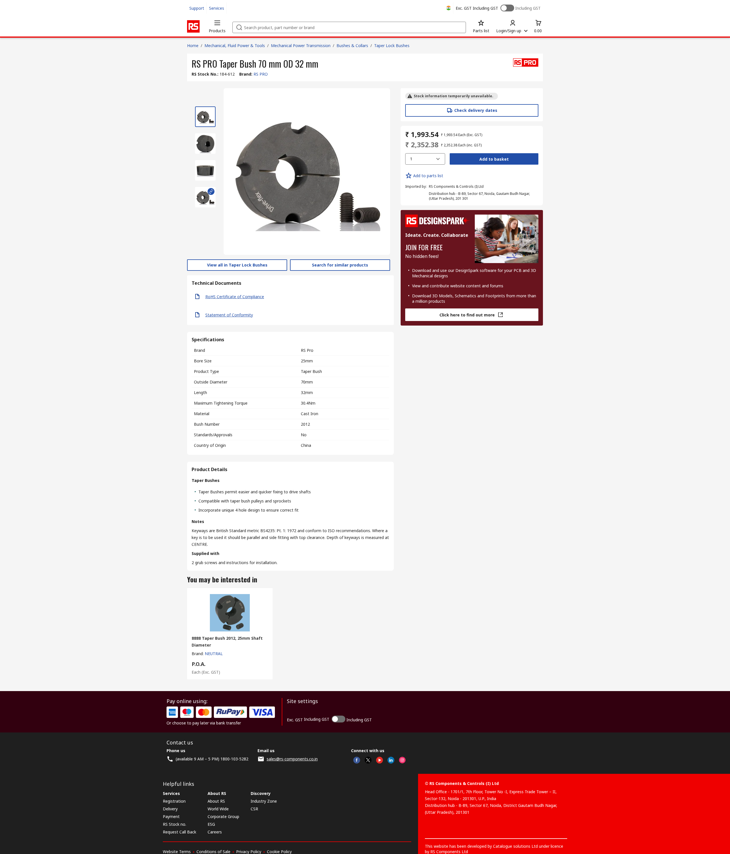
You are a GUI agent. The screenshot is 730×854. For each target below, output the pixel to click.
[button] (217, 26)
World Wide (218, 808)
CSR (254, 808)
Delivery (170, 808)
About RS (216, 801)
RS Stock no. (174, 824)
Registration (174, 801)
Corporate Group (223, 816)
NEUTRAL (214, 653)
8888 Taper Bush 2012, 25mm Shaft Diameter (227, 641)
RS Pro (307, 350)
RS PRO (261, 74)
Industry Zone (264, 801)
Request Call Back (179, 832)
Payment (171, 816)
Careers (215, 832)
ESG (211, 824)
